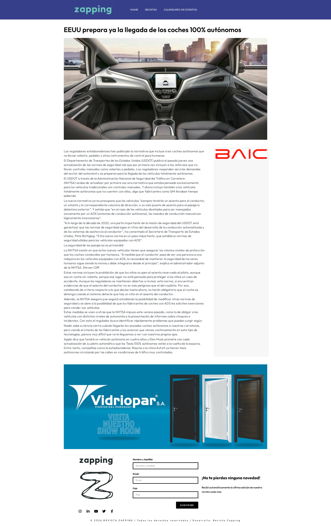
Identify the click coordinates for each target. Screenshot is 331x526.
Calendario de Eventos (180, 9)
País (135, 488)
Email (136, 474)
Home (134, 9)
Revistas (151, 9)
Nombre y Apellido (143, 459)
